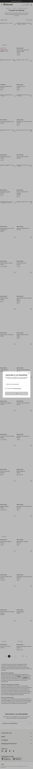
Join (16, 393)
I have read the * (14, 388)
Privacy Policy (17, 388)
